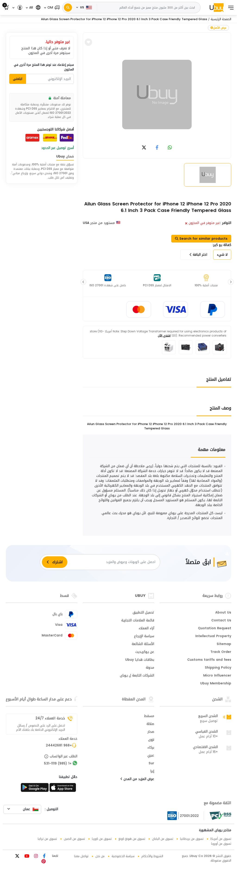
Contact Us (221, 620)
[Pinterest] (43, 862)
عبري (150, 755)
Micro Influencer (217, 676)
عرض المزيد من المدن (138, 779)
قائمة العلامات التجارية (137, 620)
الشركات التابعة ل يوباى (137, 676)
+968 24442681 (59, 746)
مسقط (149, 716)
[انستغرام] (35, 856)
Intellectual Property (213, 636)
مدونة (150, 668)
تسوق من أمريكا (220, 839)
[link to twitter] (144, 148)
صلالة (150, 724)
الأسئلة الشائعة (143, 644)
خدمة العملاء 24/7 (50, 718)
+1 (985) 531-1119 (58, 764)
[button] (51, 7)
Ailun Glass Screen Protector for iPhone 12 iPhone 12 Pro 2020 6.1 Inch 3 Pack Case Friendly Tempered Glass (124, 19)
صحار (151, 732)
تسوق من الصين (74, 839)
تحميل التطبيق (143, 613)
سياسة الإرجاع (144, 636)
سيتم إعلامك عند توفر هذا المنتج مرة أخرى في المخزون (44, 67)
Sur (151, 763)
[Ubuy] (217, 7)
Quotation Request (214, 628)
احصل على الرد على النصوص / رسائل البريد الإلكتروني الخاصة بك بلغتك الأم (40, 728)
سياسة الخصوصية (123, 856)
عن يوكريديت (144, 652)
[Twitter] (17, 856)
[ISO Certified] (185, 815)
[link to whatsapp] (170, 148)
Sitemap (224, 644)
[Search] (68, 7)
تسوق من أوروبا (221, 844)
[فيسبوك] (43, 856)
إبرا (152, 771)
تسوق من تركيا (47, 839)
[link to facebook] (157, 148)
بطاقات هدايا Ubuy (139, 660)
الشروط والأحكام (152, 856)
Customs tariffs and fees (209, 660)
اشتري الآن (164, 335)
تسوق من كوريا (102, 839)
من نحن (100, 856)
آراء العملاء (146, 628)
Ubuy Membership (215, 683)
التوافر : (225, 222)
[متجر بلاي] (35, 789)
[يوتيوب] (26, 856)
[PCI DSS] (220, 816)
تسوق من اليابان (162, 839)
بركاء (150, 748)
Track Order (220, 652)
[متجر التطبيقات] (63, 789)
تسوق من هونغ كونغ (131, 839)
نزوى (151, 740)
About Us (223, 613)
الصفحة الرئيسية (221, 19)
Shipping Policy (218, 668)
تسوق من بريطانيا (191, 839)
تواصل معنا (81, 856)
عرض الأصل (219, 27)
